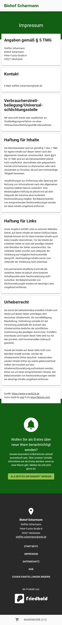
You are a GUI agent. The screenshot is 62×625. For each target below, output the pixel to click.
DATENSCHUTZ (31, 561)
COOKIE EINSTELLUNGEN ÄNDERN (31, 576)
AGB (31, 569)
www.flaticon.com (40, 397)
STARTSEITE (31, 546)
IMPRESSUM (31, 554)
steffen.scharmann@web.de (31, 536)
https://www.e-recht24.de (25, 393)
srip (22, 397)
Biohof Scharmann (21, 5)
